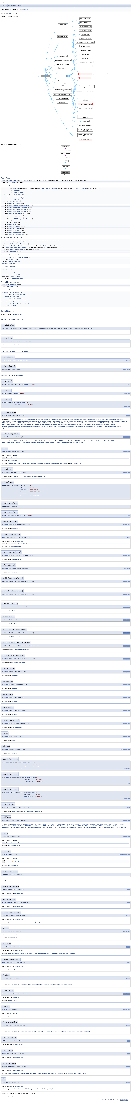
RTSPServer (14, 714)
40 (10, 345)
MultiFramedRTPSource (80, 424)
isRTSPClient (16, 228)
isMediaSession (17, 232)
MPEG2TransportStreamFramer (107, 423)
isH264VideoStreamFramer (20, 209)
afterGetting (13, 243)
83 (10, 997)
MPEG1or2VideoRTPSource (84, 825)
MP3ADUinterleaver (91, 421)
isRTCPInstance (17, 226)
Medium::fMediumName (14, 845)
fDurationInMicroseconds (16, 278)
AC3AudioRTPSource (16, 824)
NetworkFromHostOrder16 (38, 426)
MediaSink (13, 740)
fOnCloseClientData (18, 298)
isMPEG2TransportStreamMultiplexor (22, 218)
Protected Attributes (110, 7)
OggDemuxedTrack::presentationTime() (76, 1073)
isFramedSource (14, 284)
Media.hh (16, 455)
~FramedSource (13, 259)
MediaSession (14, 623)
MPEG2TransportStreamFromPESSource (106, 440)
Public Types (72, 7)
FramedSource (47, 240)
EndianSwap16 (62, 426)
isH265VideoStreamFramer (20, 211)
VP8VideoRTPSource (84, 827)
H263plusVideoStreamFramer (21, 421)
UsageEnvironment (6, 220)
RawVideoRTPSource (38, 827)
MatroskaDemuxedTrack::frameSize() (18, 953)
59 (10, 455)
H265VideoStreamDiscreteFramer (19, 598)
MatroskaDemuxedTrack (92, 426)
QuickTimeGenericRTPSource (25, 827)
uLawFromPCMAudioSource (9, 426)
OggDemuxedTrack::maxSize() (64, 984)
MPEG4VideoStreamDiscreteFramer (51, 424)
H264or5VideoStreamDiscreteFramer (38, 421)
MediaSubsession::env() (15, 463)
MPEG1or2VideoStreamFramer (18, 636)
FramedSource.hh (11, 13)
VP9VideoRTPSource (95, 827)
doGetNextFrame (17, 196)
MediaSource (46, 245)
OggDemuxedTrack (7, 428)
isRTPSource (16, 203)
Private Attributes (128, 7)
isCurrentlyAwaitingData (19, 198)
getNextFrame (16, 188)
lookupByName (13, 240)
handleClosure (16, 190)
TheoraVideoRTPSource (60, 827)
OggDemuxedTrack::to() (56, 1089)
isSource (12, 286)
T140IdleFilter (111, 424)
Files (19, 5)
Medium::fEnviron (12, 460)
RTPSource (42, 476)
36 (10, 332)
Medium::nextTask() (14, 1016)
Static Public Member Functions (90, 7)
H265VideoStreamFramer (37, 598)
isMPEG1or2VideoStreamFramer (21, 205)
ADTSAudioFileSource (28, 419)
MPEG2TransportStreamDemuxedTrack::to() (36, 1089)
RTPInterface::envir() (75, 463)
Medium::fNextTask (13, 865)
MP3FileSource (123, 421)
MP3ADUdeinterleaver (102, 421)
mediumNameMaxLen (26, 303)
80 (10, 919)
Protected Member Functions (101, 7)
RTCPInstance (14, 675)
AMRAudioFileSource (57, 419)
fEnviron (15, 302)
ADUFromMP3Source (69, 421)
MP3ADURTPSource (29, 825)
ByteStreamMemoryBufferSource (92, 419)
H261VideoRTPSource (54, 824)
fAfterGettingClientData (19, 294)
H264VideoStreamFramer (37, 585)
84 (10, 1013)
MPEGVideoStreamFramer (67, 424)
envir (14, 220)
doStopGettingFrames (14, 261)
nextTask (11, 263)
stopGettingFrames (18, 192)
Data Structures (12, 5)
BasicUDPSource (67, 419)
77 (10, 858)
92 (10, 966)
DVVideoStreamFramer (7, 421)
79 (10, 1070)
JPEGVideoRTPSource (118, 824)
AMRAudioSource (15, 528)
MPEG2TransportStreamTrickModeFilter (30, 424)
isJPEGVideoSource (18, 215)
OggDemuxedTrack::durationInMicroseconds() (50, 922)
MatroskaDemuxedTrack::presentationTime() (20, 1073)
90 (10, 1044)
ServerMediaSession (16, 727)
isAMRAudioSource (18, 217)
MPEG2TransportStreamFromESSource (85, 440)
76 (10, 982)
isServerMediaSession (18, 234)
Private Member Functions (119, 7)
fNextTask (15, 305)
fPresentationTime (15, 276)
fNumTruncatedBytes (15, 274)
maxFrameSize (16, 194)
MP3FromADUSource (80, 421)
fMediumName (16, 303)
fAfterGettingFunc (17, 292)
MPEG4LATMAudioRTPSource (9, 827)
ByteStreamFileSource (78, 419)
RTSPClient (14, 701)
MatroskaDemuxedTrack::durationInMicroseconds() (22, 922)
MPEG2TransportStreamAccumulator (89, 423)
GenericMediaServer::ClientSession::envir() (57, 463)
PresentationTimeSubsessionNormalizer (97, 424)
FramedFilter (35, 440)
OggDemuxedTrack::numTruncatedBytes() (79, 1031)
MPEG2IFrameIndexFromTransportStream (69, 423)
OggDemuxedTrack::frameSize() (66, 953)
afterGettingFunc (13, 180)
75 (10, 1086)
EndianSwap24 (70, 426)
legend (66, 174)
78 (10, 1029)
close (11, 249)
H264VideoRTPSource (80, 824)
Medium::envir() (13, 937)
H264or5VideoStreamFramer (56, 421)
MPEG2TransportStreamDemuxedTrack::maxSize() (41, 984)
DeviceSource (119, 419)
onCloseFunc (12, 182)
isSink (14, 224)
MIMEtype (15, 201)
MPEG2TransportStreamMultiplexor (11, 424)
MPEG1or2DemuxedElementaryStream (27, 423)
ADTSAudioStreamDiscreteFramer (43, 419)
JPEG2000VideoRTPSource (105, 824)
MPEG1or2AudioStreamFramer (9, 423)
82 (10, 935)
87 (10, 906)
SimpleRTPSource (48, 827)
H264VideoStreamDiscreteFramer (19, 585)
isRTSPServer (16, 230)
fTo (11, 269)
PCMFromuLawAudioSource (23, 426)
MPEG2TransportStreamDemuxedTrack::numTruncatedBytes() (50, 1031)
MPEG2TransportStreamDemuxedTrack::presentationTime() (48, 1073)
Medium (46, 247)
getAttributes (16, 199)
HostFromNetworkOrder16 (52, 426)
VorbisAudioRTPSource (73, 827)
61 (10, 541)
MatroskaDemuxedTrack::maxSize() (18, 984)
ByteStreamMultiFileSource (109, 419)
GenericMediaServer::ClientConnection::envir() (33, 463)
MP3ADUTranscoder (113, 421)
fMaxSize (12, 271)
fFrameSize (13, 273)
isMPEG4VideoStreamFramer (20, 207)
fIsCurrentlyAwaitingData (19, 300)
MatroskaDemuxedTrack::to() (16, 1089)
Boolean (10, 198)
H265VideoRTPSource (92, 824)
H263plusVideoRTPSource (67, 824)
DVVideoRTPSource (36, 824)
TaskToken (4, 263)
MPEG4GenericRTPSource (112, 825)
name (14, 222)
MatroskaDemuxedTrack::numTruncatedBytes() (21, 1031)
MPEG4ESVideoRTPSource (98, 825)
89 (10, 1057)
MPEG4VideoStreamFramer (18, 662)
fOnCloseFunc (16, 296)
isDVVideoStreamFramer (19, 213)
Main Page (4, 5)
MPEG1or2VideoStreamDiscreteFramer (48, 423)
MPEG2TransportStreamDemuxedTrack (109, 426)
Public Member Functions (79, 7)
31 (9, 314)
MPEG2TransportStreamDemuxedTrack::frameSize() (42, 953)
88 (10, 893)
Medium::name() (13, 1000)
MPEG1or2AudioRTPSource (50, 825)
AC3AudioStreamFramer (16, 419)
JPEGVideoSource (15, 610)
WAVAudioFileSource (80, 426)
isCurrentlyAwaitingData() (15, 969)
